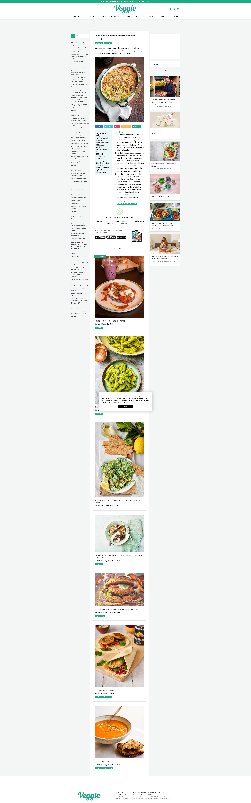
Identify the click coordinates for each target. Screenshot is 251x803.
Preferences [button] (125, 402)
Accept (125, 406)
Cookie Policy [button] (134, 400)
